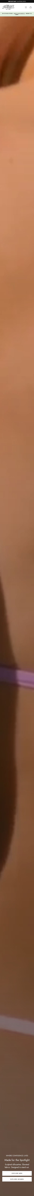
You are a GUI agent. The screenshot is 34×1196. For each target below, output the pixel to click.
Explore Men (17, 1173)
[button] (26, 7)
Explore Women (17, 1179)
